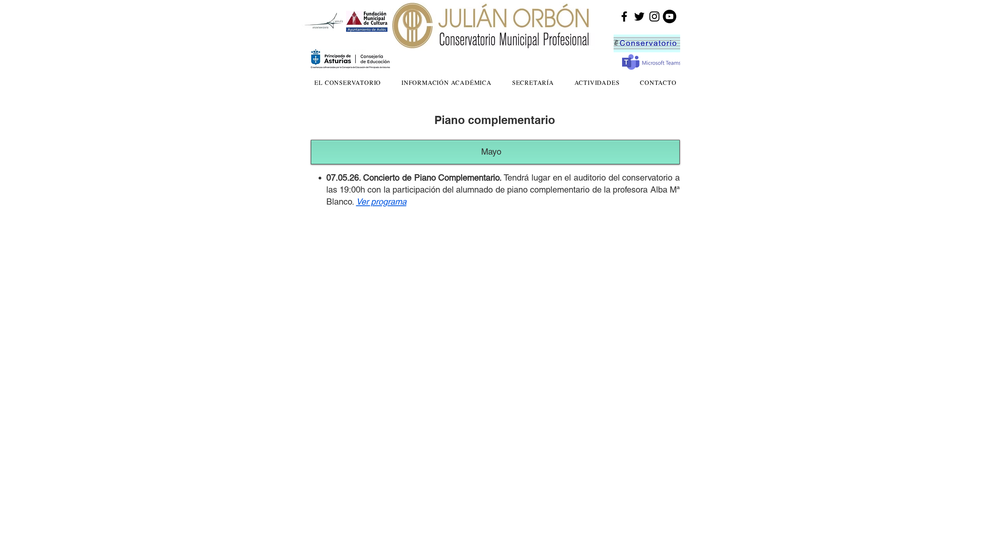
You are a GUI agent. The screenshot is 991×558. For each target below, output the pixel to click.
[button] (348, 82)
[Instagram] (654, 16)
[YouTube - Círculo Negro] (669, 16)
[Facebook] (624, 16)
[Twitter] (639, 16)
